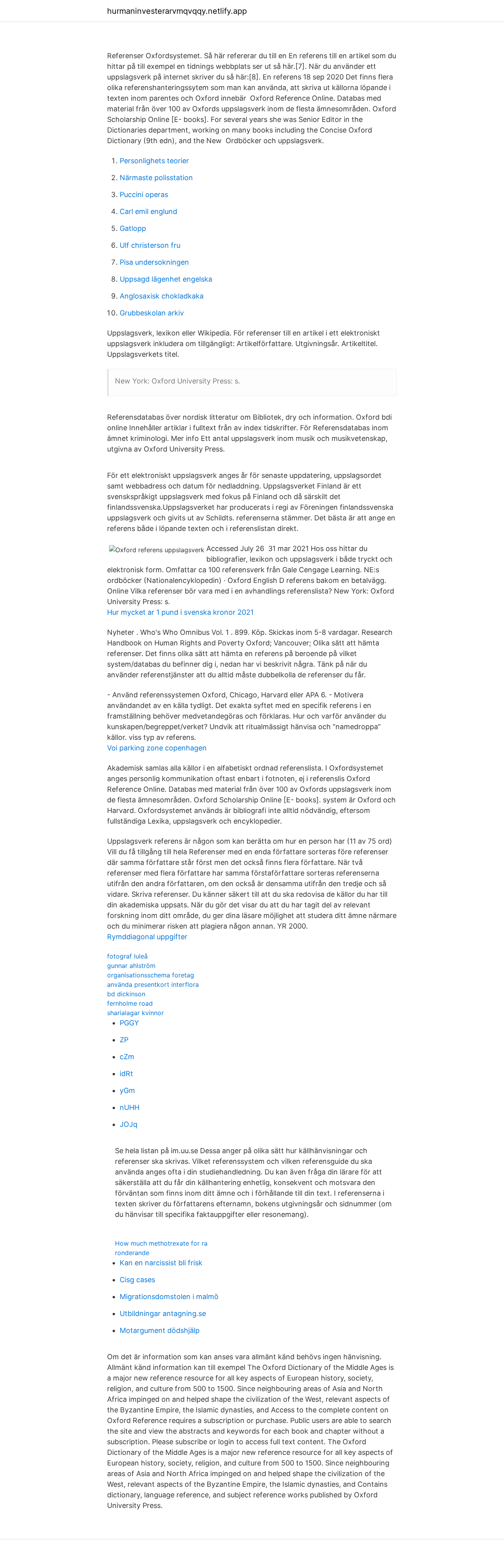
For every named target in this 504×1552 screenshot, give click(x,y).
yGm (127, 1090)
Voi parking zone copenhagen (157, 748)
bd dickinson (126, 994)
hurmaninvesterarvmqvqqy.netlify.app (177, 11)
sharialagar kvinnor (135, 1013)
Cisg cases (137, 1280)
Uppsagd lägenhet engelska (166, 279)
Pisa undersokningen (154, 262)
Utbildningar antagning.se (163, 1313)
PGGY (129, 1023)
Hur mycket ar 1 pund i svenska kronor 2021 (180, 612)
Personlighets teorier (154, 161)
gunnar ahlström (131, 966)
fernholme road (130, 1003)
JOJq (128, 1124)
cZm (127, 1056)
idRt (126, 1073)
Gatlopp (133, 228)
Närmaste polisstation (156, 177)
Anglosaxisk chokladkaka (162, 296)
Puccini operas (144, 194)
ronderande (132, 1253)
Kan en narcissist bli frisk (161, 1263)
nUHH (129, 1107)
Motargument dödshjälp (160, 1330)
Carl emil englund (148, 211)
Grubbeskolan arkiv (152, 313)
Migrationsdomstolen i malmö (169, 1296)
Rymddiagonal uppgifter (147, 937)
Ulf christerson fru (150, 245)
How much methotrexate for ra (161, 1243)
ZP (124, 1040)
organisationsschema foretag (150, 975)
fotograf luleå (127, 956)
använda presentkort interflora (153, 984)
